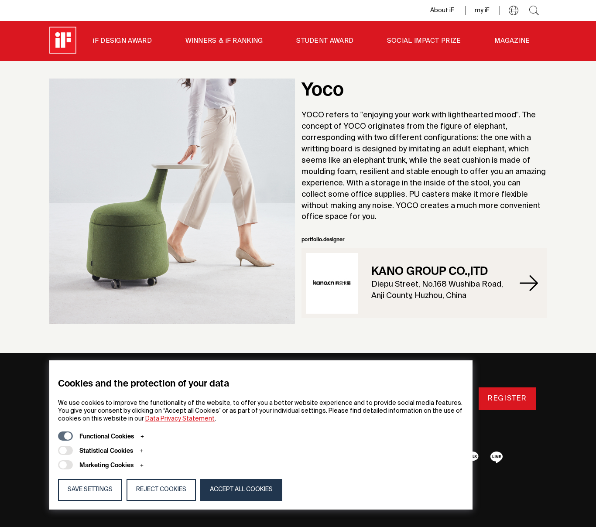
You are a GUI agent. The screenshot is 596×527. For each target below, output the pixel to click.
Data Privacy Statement (180, 419)
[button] (513, 10)
